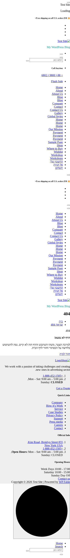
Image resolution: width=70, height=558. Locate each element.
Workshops (56, 158)
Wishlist (58, 151)
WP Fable (64, 481)
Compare (57, 103)
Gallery (58, 113)
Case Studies (55, 412)
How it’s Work (54, 405)
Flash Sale (57, 81)
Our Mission (56, 129)
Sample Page (55, 142)
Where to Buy (55, 148)
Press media (56, 421)
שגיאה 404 (57, 324)
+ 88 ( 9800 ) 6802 (52, 75)
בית (61, 321)
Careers (58, 425)
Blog (60, 97)
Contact (58, 106)
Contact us (64, 478)
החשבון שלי (56, 161)
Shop (60, 145)
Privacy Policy (54, 415)
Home (59, 87)
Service (58, 408)
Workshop (57, 155)
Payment (58, 132)
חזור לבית (65, 353)
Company (57, 402)
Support (58, 418)
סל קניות (58, 164)
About (59, 90)
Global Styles (55, 116)
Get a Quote (63, 388)
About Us (57, 93)
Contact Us (56, 109)
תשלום (59, 167)
